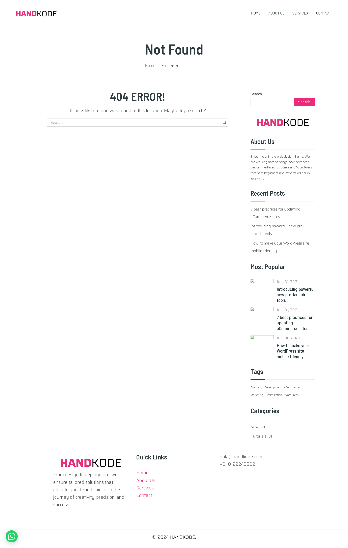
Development (273, 387)
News (255, 427)
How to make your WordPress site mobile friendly (293, 351)
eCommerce (292, 387)
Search (256, 94)
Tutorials (258, 436)
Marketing (257, 395)
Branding (256, 387)
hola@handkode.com (241, 456)
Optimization (274, 395)
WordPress (291, 395)
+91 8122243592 (237, 464)
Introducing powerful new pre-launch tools (296, 294)
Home (150, 65)
